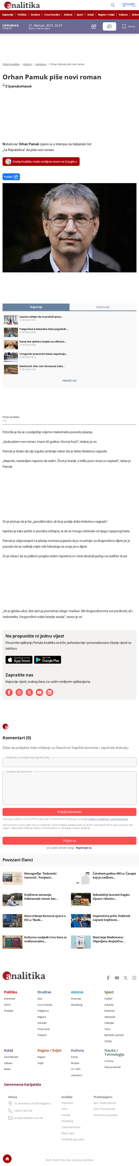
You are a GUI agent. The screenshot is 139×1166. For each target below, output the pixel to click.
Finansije (76, 998)
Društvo (35, 14)
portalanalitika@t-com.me (28, 1118)
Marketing (77, 1004)
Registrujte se (84, 847)
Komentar (9, 998)
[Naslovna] (7, 1158)
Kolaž (90, 14)
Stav (39, 998)
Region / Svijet (106, 14)
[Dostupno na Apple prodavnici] (19, 660)
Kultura (123, 14)
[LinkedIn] (49, 692)
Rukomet (109, 1010)
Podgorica (43, 1010)
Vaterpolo (109, 1017)
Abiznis (68, 14)
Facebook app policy (73, 1139)
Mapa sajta (68, 1133)
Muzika (75, 1063)
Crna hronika (52, 14)
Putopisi (42, 1035)
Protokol (8, 1010)
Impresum (67, 1103)
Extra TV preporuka (104, 1109)
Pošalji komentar (69, 812)
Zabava (8, 1063)
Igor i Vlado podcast (105, 1103)
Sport (80, 14)
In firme (108, 1061)
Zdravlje (42, 1023)
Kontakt (66, 1115)
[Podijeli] (94, 26)
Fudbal (108, 998)
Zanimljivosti (11, 1057)
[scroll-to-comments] (109, 26)
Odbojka (109, 1023)
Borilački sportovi (114, 1035)
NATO (7, 1004)
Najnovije (7, 14)
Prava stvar (43, 1029)
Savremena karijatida (22, 1084)
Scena (74, 1057)
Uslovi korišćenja (71, 1127)
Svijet (40, 1063)
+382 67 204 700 (23, 1110)
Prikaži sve (69, 380)
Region (41, 1057)
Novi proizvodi (112, 1067)
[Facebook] (9, 692)
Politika (22, 14)
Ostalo (108, 1041)
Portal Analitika (11, 64)
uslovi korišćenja (119, 819)
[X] (29, 692)
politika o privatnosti (99, 819)
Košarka (108, 1004)
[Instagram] (19, 692)
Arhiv (65, 1109)
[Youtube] (39, 692)
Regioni (41, 1017)
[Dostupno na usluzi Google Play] (47, 660)
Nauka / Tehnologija (114, 1052)
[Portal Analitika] (24, 975)
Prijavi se (69, 840)
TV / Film (76, 1069)
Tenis (107, 1029)
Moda (7, 1069)
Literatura (40, 64)
